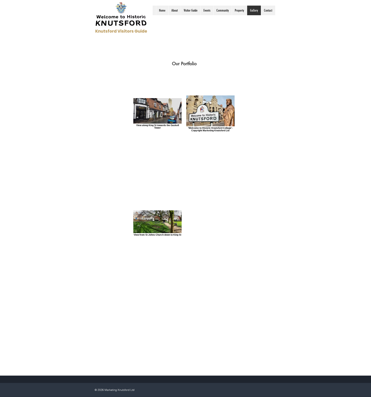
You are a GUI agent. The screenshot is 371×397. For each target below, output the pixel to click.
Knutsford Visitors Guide (121, 31)
